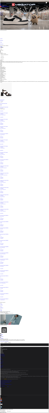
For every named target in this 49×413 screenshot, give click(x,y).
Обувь (1, 42)
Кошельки (1, 366)
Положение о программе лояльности (5, 382)
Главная (1, 38)
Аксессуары (1, 361)
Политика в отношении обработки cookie (5, 381)
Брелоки (1, 363)
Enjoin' (1, 46)
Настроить (6, 342)
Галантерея (1, 365)
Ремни (1, 367)
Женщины (1, 40)
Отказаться (2, 342)
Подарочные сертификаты (3, 5)
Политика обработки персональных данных (6, 380)
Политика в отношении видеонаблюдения (5, 384)
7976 (7, 386)
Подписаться (6, 313)
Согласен (9, 342)
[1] (0, 9)
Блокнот (1, 362)
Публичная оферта (2, 383)
